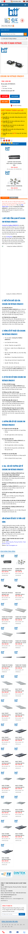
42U (9, 926)
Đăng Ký (10, 25)
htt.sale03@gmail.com (6, 896)
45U (11, 926)
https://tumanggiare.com (11, 545)
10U (12, 924)
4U (5, 924)
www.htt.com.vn (8, 898)
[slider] (6, 140)
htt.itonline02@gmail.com (10, 894)
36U (6, 926)
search (25, 34)
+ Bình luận (13, 197)
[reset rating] (1, 139)
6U (7, 924)
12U (15, 924)
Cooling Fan (9, 236)
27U (24, 924)
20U (21, 924)
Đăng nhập (4, 25)
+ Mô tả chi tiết (5, 197)
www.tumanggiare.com (18, 898)
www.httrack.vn (4, 900)
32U (3, 926)
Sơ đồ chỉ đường (17, 105)
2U (2, 924)
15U (18, 924)
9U (9, 924)
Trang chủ (25, 4)
